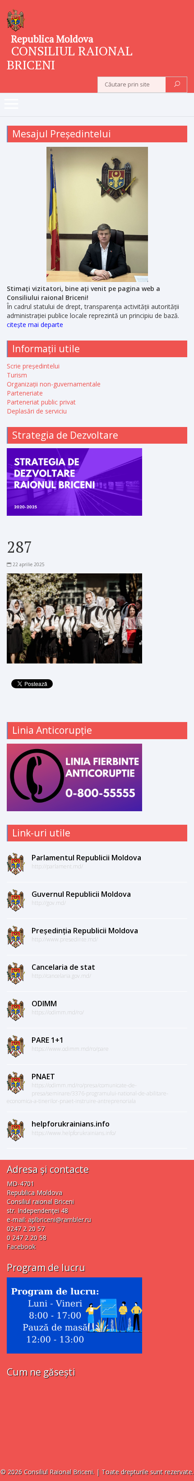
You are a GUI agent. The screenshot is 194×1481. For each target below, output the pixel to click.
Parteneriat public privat (41, 402)
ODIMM (44, 1004)
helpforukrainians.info (71, 1124)
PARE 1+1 (48, 1040)
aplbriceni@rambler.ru (59, 1219)
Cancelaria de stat (63, 967)
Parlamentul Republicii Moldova (86, 858)
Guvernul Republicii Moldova (81, 894)
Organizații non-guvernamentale (54, 384)
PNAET (43, 1076)
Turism (17, 375)
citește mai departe (35, 324)
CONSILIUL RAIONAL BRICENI (70, 57)
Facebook (21, 1246)
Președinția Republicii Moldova (85, 931)
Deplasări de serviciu (37, 411)
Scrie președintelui (33, 366)
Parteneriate (25, 393)
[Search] (177, 84)
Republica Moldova (52, 38)
